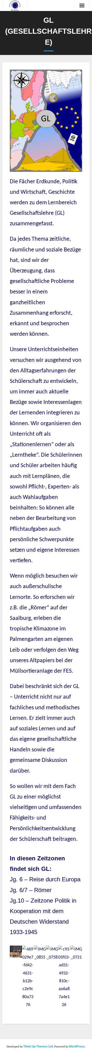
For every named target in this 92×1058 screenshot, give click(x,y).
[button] (14, 977)
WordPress (77, 1046)
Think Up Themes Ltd (38, 1046)
